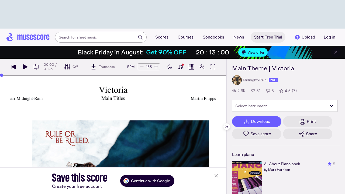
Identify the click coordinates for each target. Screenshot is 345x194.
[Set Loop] (36, 66)
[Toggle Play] (25, 67)
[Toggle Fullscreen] (213, 66)
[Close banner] (336, 52)
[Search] (140, 37)
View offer (255, 52)
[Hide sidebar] (226, 126)
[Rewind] (13, 66)
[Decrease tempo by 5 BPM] (142, 67)
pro (273, 80)
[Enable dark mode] (169, 66)
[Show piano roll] (191, 66)
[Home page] (28, 37)
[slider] (1, 75)
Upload (308, 37)
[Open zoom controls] (202, 66)
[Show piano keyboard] (180, 66)
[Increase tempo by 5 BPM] (156, 67)
